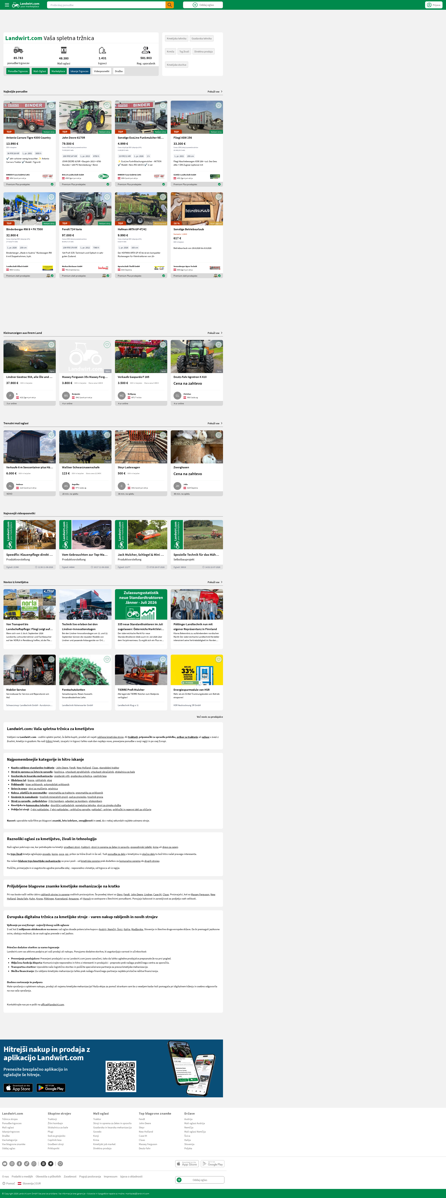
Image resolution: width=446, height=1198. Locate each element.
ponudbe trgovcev (18, 71)
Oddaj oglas (8, 1148)
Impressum (110, 1176)
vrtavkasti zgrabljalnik (77, 771)
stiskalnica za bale (125, 771)
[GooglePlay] (51, 1087)
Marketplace (58, 71)
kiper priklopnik (34, 784)
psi (66, 854)
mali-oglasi (39, 71)
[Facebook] (19, 1163)
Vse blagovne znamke (13, 1144)
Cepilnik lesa (54, 1140)
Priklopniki (53, 1148)
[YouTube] (4, 1163)
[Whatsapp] (33, 1163)
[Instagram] (12, 1163)
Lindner (148, 894)
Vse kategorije (9, 1140)
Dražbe (6, 1135)
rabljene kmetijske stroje (110, 737)
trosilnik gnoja (95, 796)
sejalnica (53, 788)
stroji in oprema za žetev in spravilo (110, 847)
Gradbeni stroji (56, 1144)
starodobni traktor (109, 767)
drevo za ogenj (170, 847)
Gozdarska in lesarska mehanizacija (112, 1127)
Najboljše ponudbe (15, 91)
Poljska (188, 1148)
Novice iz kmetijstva (15, 582)
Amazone (74, 898)
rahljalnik (40, 780)
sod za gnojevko (77, 796)
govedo (47, 854)
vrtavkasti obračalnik (102, 771)
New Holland (84, 767)
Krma (96, 1140)
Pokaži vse (214, 91)
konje (55, 854)
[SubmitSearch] (170, 4)
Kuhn (32, 898)
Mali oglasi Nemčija (195, 1131)
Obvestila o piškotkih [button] (48, 1176)
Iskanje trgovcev (80, 71)
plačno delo (148, 854)
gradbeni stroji (72, 847)
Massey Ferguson (200, 894)
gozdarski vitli (62, 776)
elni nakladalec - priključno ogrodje (71, 809)
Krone (39, 898)
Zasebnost (70, 1176)
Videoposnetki (101, 71)
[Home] (26, 5)
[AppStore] (18, 1087)
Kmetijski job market (104, 1144)
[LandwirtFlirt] (60, 1163)
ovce (61, 854)
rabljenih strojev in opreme (55, 894)
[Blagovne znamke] (50, 1163)
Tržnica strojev (10, 1119)
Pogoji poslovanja (90, 1176)
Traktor (97, 1119)
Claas (95, 767)
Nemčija (188, 1127)
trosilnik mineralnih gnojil (54, 796)
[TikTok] (26, 1163)
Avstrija (188, 1119)
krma (156, 847)
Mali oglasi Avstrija (194, 1123)
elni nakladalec (40, 809)
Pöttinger (49, 898)
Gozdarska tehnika (202, 38)
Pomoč (10, 1183)
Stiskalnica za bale (58, 1127)
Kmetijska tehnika (176, 38)
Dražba (119, 71)
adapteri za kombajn (76, 801)
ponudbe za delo (116, 854)
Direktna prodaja (203, 51)
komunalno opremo (130, 861)
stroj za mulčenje (38, 788)
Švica (187, 1135)
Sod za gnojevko (56, 1135)
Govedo (97, 1131)
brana (31, 780)
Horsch (87, 898)
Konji (96, 1135)
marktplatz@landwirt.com (137, 1193)
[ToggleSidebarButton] (6, 5)
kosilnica (59, 771)
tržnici (49, 741)
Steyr (119, 894)
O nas (5, 1176)
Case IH (157, 894)
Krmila (170, 51)
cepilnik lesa (100, 776)
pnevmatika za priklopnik (89, 792)
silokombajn (95, 801)
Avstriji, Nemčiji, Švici (110, 929)
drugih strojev (151, 861)
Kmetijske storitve (176, 64)
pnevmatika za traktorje (61, 792)
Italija (127, 929)
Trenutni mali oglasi (15, 423)
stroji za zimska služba (109, 805)
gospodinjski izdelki (141, 847)
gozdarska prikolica (81, 776)
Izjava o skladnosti (131, 1176)
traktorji (85, 847)
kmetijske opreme (90, 861)
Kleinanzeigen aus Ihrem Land (22, 333)
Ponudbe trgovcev (12, 1123)
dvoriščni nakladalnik (62, 805)
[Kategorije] (43, 1163)
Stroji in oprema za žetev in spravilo (112, 1123)
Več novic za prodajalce (210, 716)
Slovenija (189, 1144)
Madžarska (137, 929)
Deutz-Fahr (145, 1148)
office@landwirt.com (52, 1004)
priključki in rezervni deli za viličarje (132, 809)
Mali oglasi (8, 1127)
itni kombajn (57, 801)
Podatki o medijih (22, 1176)
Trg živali (184, 51)
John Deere (62, 767)
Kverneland (61, 898)
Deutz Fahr (22, 898)
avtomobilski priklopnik (56, 784)
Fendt (72, 767)
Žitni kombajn (55, 1123)
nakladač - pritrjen (101, 809)
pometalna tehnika (85, 805)
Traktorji (52, 1119)
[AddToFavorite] (51, 105)
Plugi (50, 1131)
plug (49, 780)
